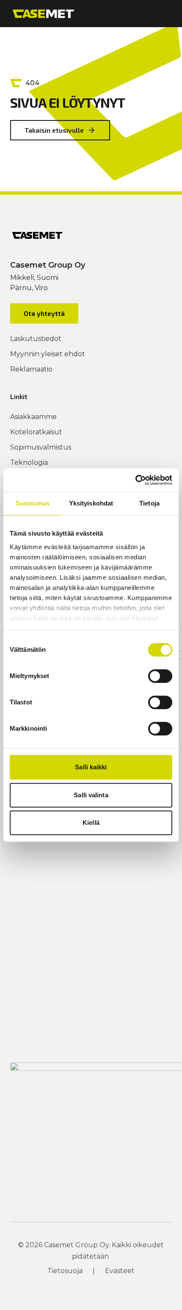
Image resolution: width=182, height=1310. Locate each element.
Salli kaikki (91, 767)
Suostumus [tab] (33, 503)
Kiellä (91, 822)
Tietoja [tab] (149, 503)
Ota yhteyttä (44, 313)
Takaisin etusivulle (54, 130)
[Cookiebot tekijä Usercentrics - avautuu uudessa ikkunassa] (135, 480)
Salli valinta (91, 795)
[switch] (160, 676)
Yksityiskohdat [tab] (91, 503)
